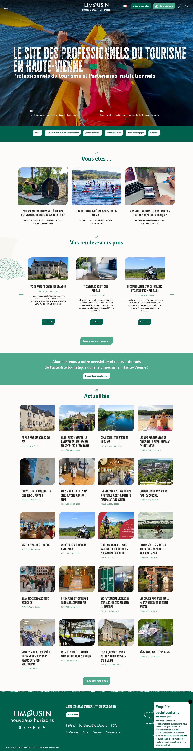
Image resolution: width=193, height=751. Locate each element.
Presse (85, 732)
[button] (180, 6)
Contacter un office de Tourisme (93, 725)
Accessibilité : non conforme (49, 748)
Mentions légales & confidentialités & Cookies (21, 748)
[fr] (125, 6)
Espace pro (97, 732)
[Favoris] (187, 6)
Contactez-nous (113, 732)
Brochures (70, 725)
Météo (114, 725)
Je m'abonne (73, 714)
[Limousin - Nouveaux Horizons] (97, 6)
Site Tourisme (72, 732)
